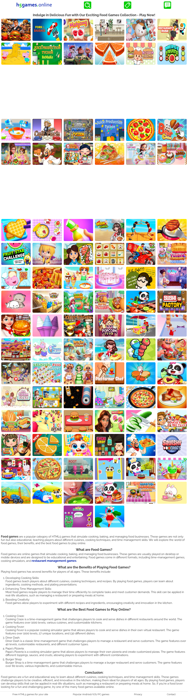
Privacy (138, 694)
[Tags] (127, 5)
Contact (171, 694)
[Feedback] (167, 5)
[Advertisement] (94, 92)
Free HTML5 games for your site (30, 694)
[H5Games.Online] (34, 5)
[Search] (87, 5)
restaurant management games (54, 561)
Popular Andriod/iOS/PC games (91, 694)
